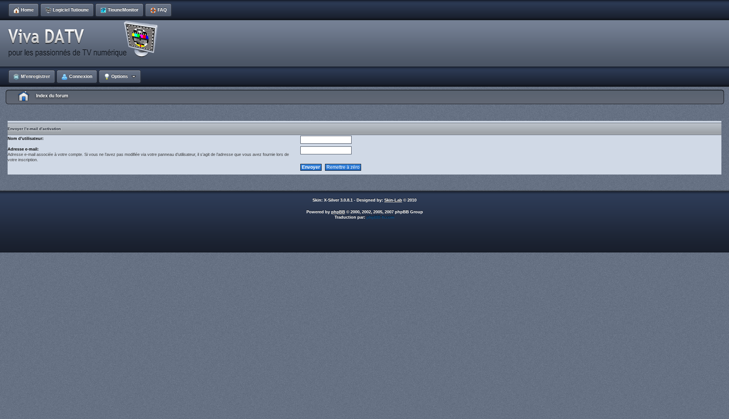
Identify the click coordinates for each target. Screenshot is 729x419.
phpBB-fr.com (380, 217)
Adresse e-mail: (23, 149)
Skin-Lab (393, 200)
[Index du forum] (85, 39)
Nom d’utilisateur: (26, 138)
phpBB (338, 212)
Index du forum (52, 95)
